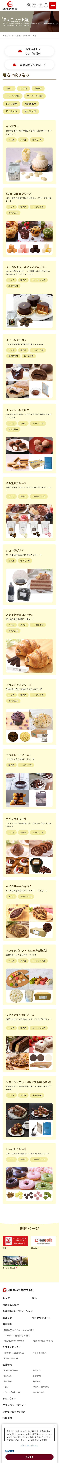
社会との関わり (40, 1353)
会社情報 (7, 1364)
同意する (29, 1457)
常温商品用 (30, 103)
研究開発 (7, 1324)
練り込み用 (30, 111)
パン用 (23, 88)
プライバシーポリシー (14, 1405)
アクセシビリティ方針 (14, 1411)
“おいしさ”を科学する (14, 1341)
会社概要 (37, 1381)
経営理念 (37, 1370)
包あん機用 (11, 103)
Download (40, 6)
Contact (34, 6)
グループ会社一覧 (12, 1392)
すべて (9, 88)
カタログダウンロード (33, 64)
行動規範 (8, 1381)
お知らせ (7, 1317)
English (29, 6)
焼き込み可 (11, 111)
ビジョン (8, 1375)
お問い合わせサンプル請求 (33, 51)
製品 (34, 1298)
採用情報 (7, 1418)
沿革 (6, 1386)
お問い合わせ (10, 1398)
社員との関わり (11, 1358)
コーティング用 (34, 96)
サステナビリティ (12, 1347)
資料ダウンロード (41, 1317)
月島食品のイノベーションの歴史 (19, 1330)
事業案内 (37, 1375)
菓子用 (38, 88)
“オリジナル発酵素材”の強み (17, 1335)
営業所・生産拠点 (41, 1386)
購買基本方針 (39, 1392)
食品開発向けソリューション (18, 1311)
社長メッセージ (11, 1370)
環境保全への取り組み (14, 1353)
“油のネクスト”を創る (43, 1341)
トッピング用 (12, 96)
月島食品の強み (11, 1304)
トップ (6, 1298)
